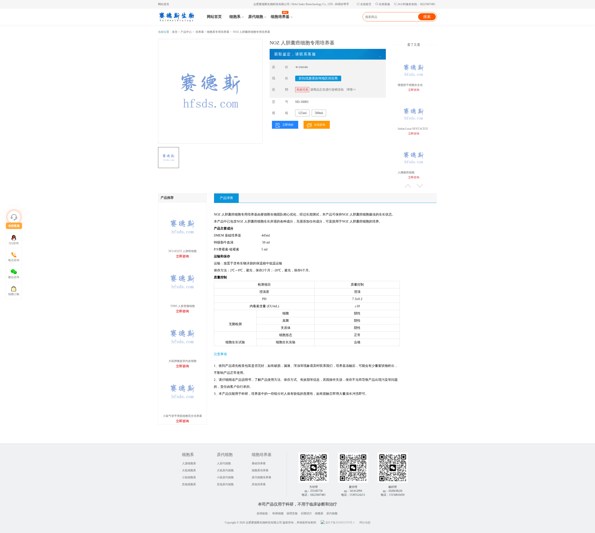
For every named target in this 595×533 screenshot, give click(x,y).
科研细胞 (278, 513)
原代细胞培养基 (261, 477)
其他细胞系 (189, 484)
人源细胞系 (189, 463)
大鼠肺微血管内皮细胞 (182, 361)
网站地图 (364, 522)
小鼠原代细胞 (225, 477)
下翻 (419, 186)
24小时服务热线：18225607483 (416, 4)
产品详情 (226, 198)
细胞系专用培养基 (218, 32)
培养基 (199, 32)
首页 (175, 32)
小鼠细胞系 (189, 477)
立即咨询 (182, 256)
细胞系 (319, 513)
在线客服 (384, 4)
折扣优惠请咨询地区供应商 (318, 78)
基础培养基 (259, 463)
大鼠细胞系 (189, 470)
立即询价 (288, 124)
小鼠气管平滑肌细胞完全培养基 (182, 416)
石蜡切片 (306, 513)
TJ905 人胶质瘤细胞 (182, 306)
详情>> (351, 89)
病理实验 (292, 513)
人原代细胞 (224, 463)
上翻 (408, 186)
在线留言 (365, 4)
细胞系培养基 (260, 470)
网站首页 (163, 4)
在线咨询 (319, 124)
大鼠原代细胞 (225, 470)
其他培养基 (259, 484)
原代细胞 (331, 513)
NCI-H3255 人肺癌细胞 (183, 251)
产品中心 (186, 32)
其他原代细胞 (225, 484)
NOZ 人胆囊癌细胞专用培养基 (251, 32)
